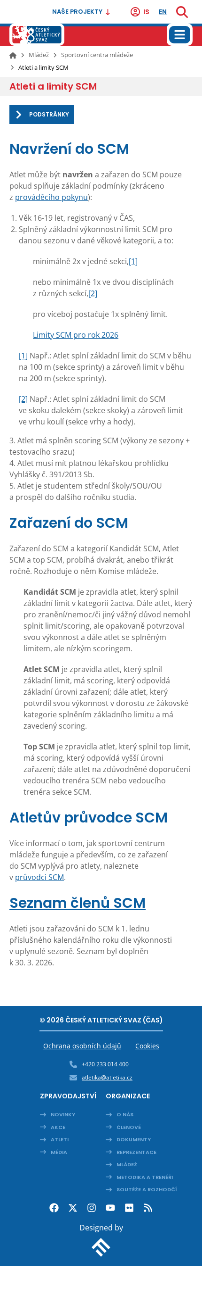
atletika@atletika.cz (107, 1077)
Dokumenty (134, 1139)
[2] (92, 293)
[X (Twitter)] (72, 1207)
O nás (125, 1114)
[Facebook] (54, 1207)
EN (163, 12)
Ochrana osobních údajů (82, 1045)
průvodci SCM (39, 877)
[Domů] (12, 55)
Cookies (147, 1045)
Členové (129, 1127)
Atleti (60, 1139)
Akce (58, 1127)
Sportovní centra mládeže (97, 54)
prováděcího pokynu (51, 197)
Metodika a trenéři (145, 1177)
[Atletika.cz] (37, 34)
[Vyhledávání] (182, 12)
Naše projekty (77, 11)
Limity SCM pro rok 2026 (75, 335)
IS (146, 12)
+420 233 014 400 (105, 1064)
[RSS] (148, 1207)
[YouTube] (110, 1207)
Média (59, 1152)
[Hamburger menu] (179, 34)
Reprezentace (136, 1152)
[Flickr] (129, 1207)
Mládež (39, 54)
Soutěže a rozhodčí (147, 1189)
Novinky (63, 1114)
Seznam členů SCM (77, 903)
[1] (133, 261)
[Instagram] (91, 1207)
